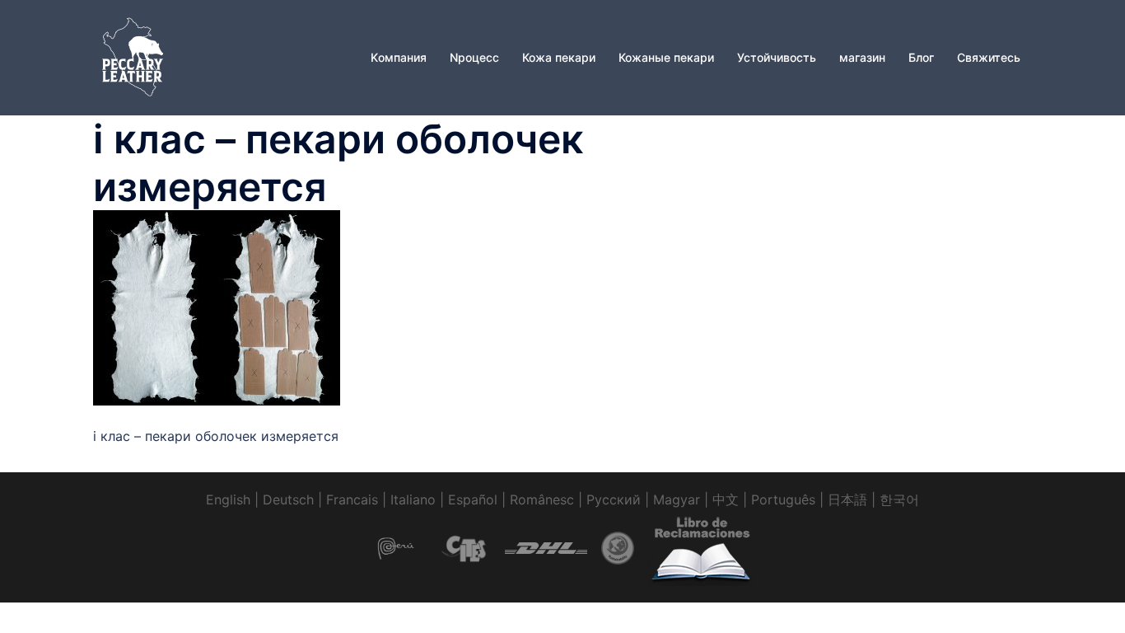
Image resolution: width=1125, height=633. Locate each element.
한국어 (899, 499)
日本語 (847, 499)
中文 (725, 499)
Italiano (413, 499)
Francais (352, 499)
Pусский (613, 499)
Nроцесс (474, 57)
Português (783, 499)
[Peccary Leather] (134, 56)
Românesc (542, 499)
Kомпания (399, 57)
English (228, 499)
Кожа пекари (558, 57)
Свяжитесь (988, 57)
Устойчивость (776, 57)
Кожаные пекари (666, 57)
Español (472, 499)
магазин (862, 57)
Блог (921, 57)
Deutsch (288, 499)
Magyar (676, 499)
